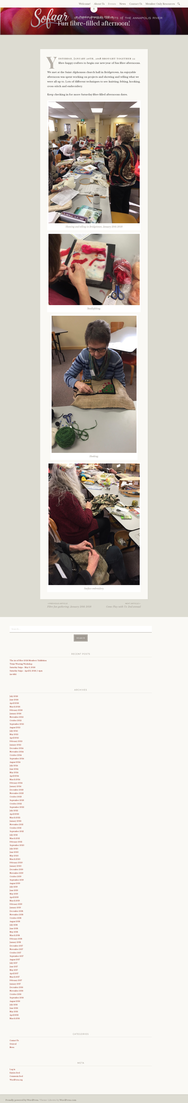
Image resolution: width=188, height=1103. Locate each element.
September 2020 (17, 845)
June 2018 (14, 928)
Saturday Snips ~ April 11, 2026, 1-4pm (26, 671)
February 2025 (16, 741)
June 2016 (14, 1008)
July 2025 (14, 731)
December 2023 (16, 790)
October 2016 (15, 994)
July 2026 (14, 696)
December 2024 (16, 748)
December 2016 (16, 987)
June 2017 (14, 967)
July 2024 (14, 766)
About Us (99, 3)
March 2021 (15, 838)
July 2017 (13, 963)
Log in (12, 1069)
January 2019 (15, 908)
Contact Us (135, 3)
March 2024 (15, 779)
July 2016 (14, 1005)
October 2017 (15, 953)
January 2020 (15, 866)
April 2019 (14, 897)
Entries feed (15, 1073)
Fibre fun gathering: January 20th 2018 (69, 605)
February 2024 (16, 783)
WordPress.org (16, 1080)
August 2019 (15, 883)
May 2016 (14, 1012)
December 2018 (16, 911)
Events (112, 3)
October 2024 (16, 755)
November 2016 (16, 991)
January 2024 (15, 786)
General (13, 1044)
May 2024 (14, 772)
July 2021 (14, 835)
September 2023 (17, 800)
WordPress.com (68, 1100)
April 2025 (14, 738)
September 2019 (17, 880)
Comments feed (16, 1076)
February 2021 (16, 842)
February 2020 (16, 863)
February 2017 (16, 980)
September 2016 (17, 998)
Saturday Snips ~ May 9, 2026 (22, 667)
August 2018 (15, 921)
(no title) (13, 674)
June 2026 (14, 700)
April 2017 (14, 973)
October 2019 (15, 876)
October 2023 (16, 797)
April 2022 (14, 814)
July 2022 (14, 811)
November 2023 (17, 793)
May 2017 (14, 970)
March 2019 (15, 901)
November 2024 (17, 752)
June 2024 (14, 769)
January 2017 (15, 984)
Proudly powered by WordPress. (22, 1100)
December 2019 (16, 869)
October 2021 (15, 828)
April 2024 (14, 776)
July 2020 (14, 849)
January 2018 (15, 942)
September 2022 (17, 807)
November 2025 (17, 717)
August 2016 (15, 1001)
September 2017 (16, 956)
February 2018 (16, 939)
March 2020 (15, 859)
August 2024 (15, 762)
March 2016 (15, 1018)
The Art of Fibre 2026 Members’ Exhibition (28, 660)
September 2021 (17, 831)
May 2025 (14, 734)
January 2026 (15, 714)
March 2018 (15, 935)
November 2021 (16, 824)
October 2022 (16, 804)
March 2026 (15, 707)
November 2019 (16, 873)
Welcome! (84, 3)
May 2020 (14, 856)
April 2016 (14, 1015)
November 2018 (16, 915)
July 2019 (14, 887)
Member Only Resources (160, 3)
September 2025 (17, 724)
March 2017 (15, 977)
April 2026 (14, 703)
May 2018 (14, 932)
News (122, 3)
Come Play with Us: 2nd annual (123, 605)
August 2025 (15, 727)
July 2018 (14, 925)
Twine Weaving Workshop (21, 664)
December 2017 (16, 946)
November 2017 (16, 949)
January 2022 (15, 821)
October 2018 (15, 918)
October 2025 (16, 720)
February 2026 (16, 710)
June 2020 (14, 852)
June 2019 (14, 890)
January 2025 (15, 745)
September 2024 (17, 759)
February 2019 (16, 904)
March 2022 (15, 818)
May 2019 (14, 894)
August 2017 (15, 960)
